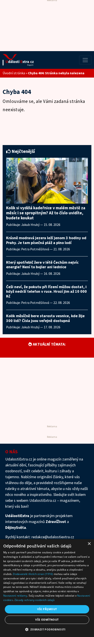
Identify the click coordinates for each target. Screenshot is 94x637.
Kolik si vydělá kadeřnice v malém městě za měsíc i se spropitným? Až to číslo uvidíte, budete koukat (45, 212)
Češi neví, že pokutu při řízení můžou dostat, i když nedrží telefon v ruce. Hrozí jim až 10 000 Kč (46, 291)
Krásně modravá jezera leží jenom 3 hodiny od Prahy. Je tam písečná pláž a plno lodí (46, 240)
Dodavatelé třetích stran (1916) (33, 574)
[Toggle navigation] (85, 60)
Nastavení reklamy (15, 595)
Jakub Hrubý (30, 225)
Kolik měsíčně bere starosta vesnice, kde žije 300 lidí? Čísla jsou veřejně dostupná (45, 318)
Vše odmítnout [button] (47, 619)
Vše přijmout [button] (47, 609)
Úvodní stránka (14, 73)
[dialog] (47, 588)
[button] (46, 629)
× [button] (89, 543)
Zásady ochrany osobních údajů (34, 600)
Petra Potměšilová (35, 249)
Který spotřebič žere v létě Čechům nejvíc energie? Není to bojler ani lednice (42, 265)
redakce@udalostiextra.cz (52, 536)
